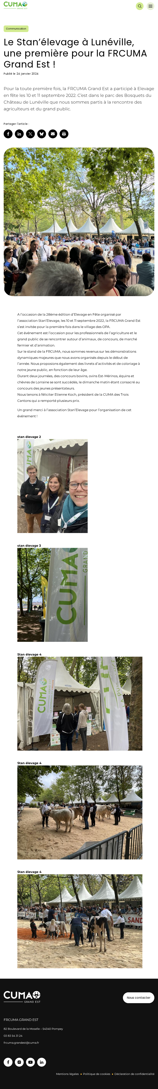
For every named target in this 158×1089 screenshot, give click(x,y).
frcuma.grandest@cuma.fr (21, 1042)
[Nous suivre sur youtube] (30, 1062)
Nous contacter (138, 997)
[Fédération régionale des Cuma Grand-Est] (16, 6)
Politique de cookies (96, 1074)
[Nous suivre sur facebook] (8, 1062)
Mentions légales (67, 1074)
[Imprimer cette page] (64, 133)
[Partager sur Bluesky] (41, 133)
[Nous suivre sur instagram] (19, 1062)
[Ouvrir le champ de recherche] (140, 6)
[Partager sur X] (30, 133)
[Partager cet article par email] (52, 133)
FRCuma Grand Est (21, 1020)
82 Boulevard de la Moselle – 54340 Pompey (33, 1029)
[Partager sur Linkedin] (19, 133)
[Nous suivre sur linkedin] (41, 1062)
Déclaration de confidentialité (134, 1074)
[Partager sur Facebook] (8, 133)
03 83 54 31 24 (13, 1035)
